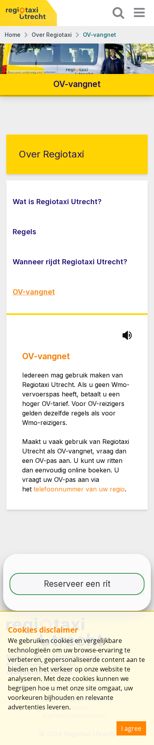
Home (13, 34)
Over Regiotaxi (52, 34)
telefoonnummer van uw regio (79, 489)
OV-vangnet (34, 292)
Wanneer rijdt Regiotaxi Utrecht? (70, 262)
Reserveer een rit (77, 584)
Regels (24, 231)
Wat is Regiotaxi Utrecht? (57, 201)
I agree (131, 728)
